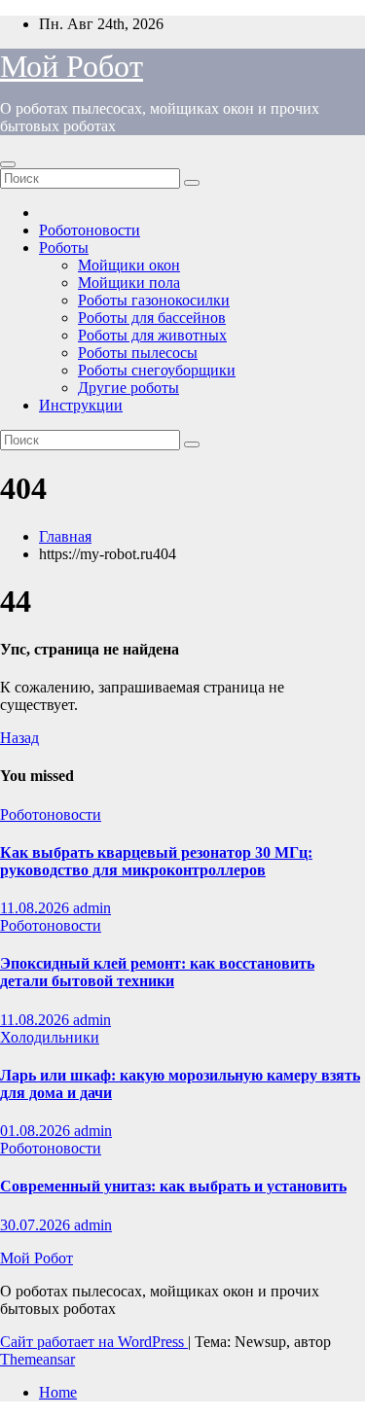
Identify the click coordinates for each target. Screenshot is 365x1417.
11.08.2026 (36, 908)
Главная (65, 536)
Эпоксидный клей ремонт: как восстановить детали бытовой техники (157, 972)
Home (58, 1392)
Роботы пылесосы (138, 352)
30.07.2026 (37, 1225)
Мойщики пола (129, 282)
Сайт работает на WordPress (94, 1341)
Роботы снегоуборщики (157, 370)
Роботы (64, 247)
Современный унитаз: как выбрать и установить (173, 1186)
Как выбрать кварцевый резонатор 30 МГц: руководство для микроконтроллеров (156, 861)
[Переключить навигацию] (8, 164)
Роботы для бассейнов (152, 317)
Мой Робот (71, 66)
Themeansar (37, 1359)
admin (92, 908)
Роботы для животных (152, 335)
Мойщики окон (129, 265)
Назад (19, 737)
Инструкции (81, 405)
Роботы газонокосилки (154, 300)
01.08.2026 (37, 1130)
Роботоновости (89, 230)
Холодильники (49, 1037)
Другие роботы (128, 387)
